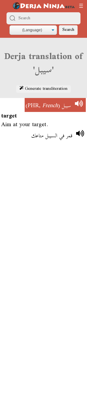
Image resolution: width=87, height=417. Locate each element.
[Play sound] (79, 105)
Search (68, 30)
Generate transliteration (45, 89)
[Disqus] (43, 215)
